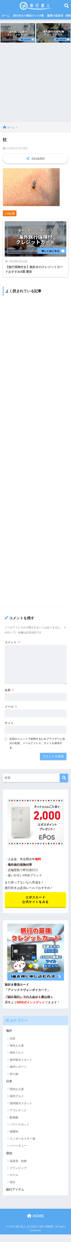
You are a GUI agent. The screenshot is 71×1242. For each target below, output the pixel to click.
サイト (9, 723)
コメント (12, 642)
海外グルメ (17, 1052)
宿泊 (9, 1153)
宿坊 (12, 1182)
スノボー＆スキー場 (22, 1138)
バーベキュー (18, 1145)
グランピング (18, 1168)
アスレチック (18, 1110)
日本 (9, 1081)
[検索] (64, 778)
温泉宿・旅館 (18, 1161)
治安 (12, 1038)
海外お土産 (17, 1045)
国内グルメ (17, 1096)
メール (11, 706)
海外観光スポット (21, 1059)
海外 (9, 1030)
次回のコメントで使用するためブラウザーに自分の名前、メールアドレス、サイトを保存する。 (37, 743)
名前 (9, 690)
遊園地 (14, 1131)
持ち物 (14, 1073)
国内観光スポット (21, 1103)
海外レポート (18, 1066)
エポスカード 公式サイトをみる (35, 899)
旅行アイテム (15, 1189)
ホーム (6, 15)
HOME (37, 1216)
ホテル (14, 1175)
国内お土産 (17, 1089)
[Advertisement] (35, 84)
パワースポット (20, 1124)
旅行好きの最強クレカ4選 (28, 15)
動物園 (14, 1117)
